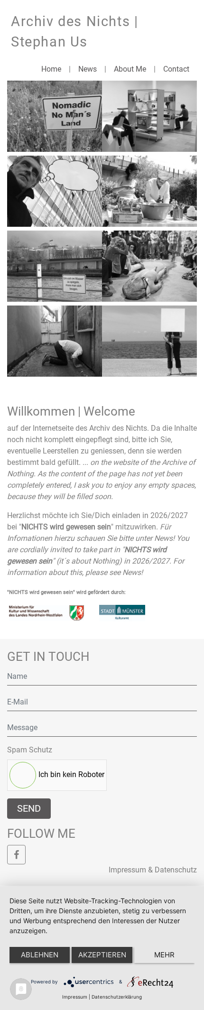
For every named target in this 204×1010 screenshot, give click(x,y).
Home (51, 69)
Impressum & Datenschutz (153, 869)
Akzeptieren (102, 954)
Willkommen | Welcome (71, 411)
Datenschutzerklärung (117, 997)
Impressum (74, 997)
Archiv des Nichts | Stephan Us (74, 31)
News (87, 69)
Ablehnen (39, 954)
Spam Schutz (29, 749)
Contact (176, 69)
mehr (164, 954)
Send (29, 808)
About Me (130, 69)
